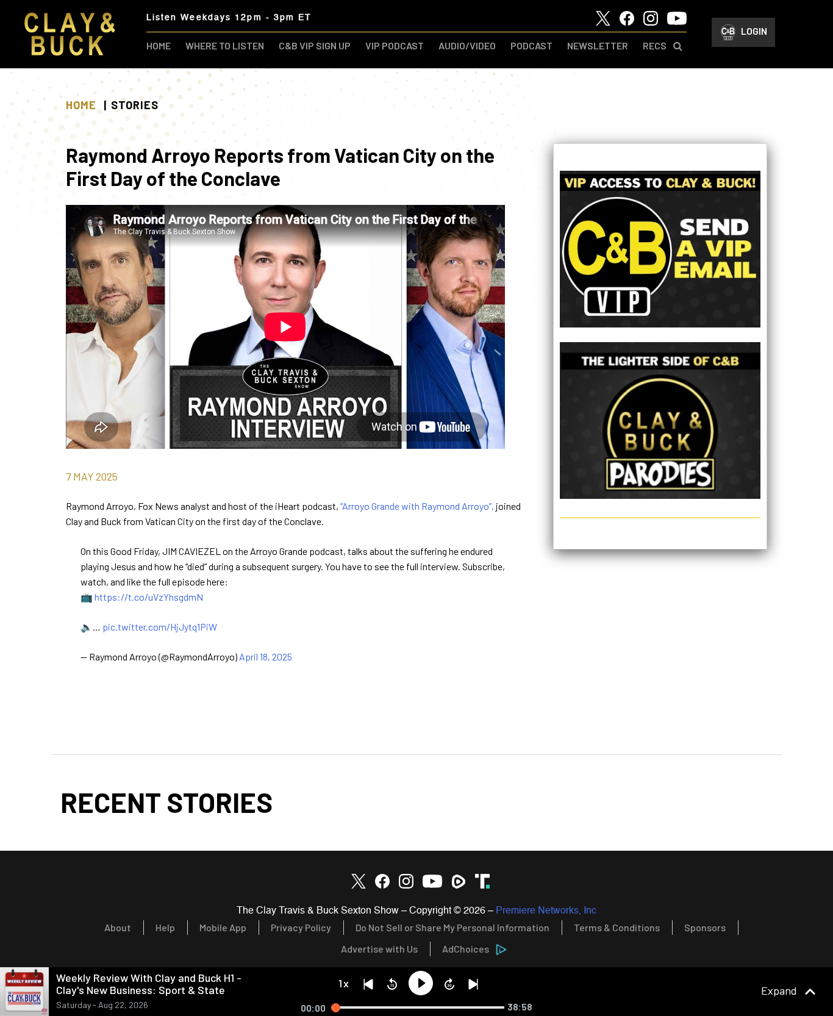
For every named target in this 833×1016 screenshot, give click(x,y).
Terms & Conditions (617, 927)
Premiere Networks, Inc (546, 911)
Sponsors (705, 927)
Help (165, 927)
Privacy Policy (301, 927)
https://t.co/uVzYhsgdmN (149, 597)
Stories (135, 105)
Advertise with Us (379, 948)
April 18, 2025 (265, 656)
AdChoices (465, 948)
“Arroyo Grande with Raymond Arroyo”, (418, 506)
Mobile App (222, 927)
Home (81, 105)
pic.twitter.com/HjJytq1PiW (159, 626)
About (117, 927)
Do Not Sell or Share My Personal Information (452, 927)
